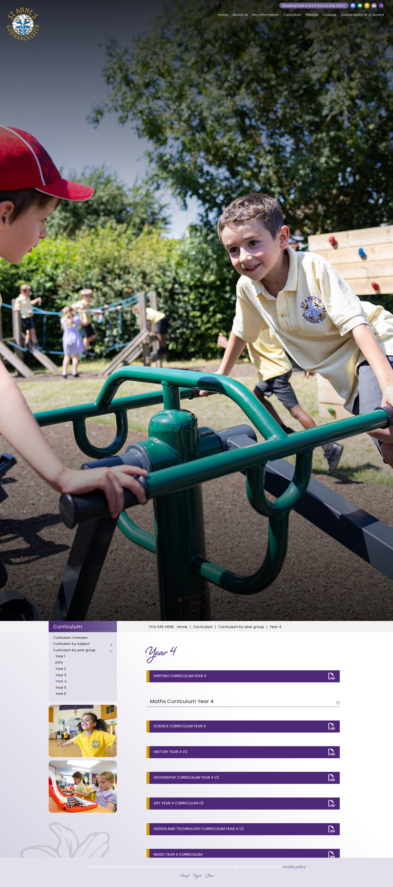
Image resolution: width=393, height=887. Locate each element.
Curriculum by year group (241, 627)
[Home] (23, 24)
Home (182, 627)
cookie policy (294, 867)
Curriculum (67, 627)
